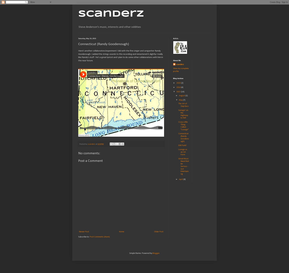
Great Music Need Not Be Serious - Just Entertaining (183, 166)
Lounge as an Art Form (182, 152)
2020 (178, 83)
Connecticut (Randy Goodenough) (183, 137)
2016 (178, 87)
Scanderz (111, 14)
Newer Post (84, 232)
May (181, 100)
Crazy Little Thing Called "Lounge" (183, 126)
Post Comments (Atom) (100, 237)
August (182, 96)
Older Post (158, 232)
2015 (178, 92)
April (181, 179)
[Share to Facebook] (119, 144)
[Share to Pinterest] (122, 144)
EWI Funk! (182, 145)
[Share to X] (116, 144)
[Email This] (111, 144)
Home (121, 232)
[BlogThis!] (114, 144)
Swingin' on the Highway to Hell (183, 114)
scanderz (180, 64)
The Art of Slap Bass (183, 105)
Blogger (155, 253)
